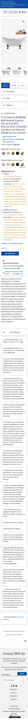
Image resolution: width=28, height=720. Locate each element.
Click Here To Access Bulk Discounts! (12, 243)
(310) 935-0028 (10, 1)
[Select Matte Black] (17, 153)
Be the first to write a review (14, 634)
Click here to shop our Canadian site (17, 273)
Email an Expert (19, 139)
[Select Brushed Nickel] (8, 153)
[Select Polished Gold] (22, 153)
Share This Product (8, 139)
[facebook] (11, 686)
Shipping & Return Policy (9, 136)
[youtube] (16, 686)
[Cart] (22, 12)
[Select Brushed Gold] (12, 153)
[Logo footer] (15, 716)
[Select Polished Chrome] (3, 153)
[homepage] (4, 11)
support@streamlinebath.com (10, 3)
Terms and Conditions (14, 709)
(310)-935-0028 (15, 268)
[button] (25, 41)
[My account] (20, 12)
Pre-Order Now (10, 253)
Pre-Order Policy (8, 206)
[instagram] (13, 686)
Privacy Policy (14, 706)
